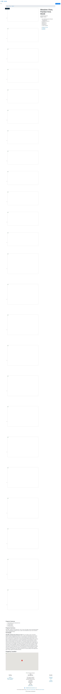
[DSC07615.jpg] (23, 140)
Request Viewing (45, 27)
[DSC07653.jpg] (23, 58)
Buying (10, 677)
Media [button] (35, 3)
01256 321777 (30, 685)
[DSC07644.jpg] (23, 242)
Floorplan (43, 28)
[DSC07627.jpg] (23, 160)
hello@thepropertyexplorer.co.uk (31, 687)
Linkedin (50, 678)
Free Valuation (58, 3)
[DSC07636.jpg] (23, 201)
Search (13, 6)
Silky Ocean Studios (41, 689)
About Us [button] (39, 3)
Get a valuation (10, 679)
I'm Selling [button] (27, 3)
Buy (10, 6)
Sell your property (10, 678)
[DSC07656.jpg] (23, 38)
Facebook (51, 681)
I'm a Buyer (32, 3)
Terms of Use (28, 689)
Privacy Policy (33, 689)
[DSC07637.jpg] (23, 99)
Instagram (51, 677)
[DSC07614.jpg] (23, 79)
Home (7, 6)
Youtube (50, 680)
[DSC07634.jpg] (23, 181)
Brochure (43, 29)
